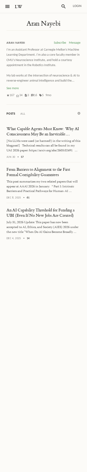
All (22, 113)
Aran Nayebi (43, 23)
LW (18, 7)
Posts (10, 113)
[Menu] (7, 6)
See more (12, 88)
